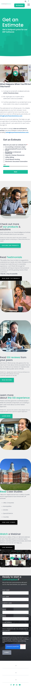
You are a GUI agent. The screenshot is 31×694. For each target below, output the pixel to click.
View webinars (7, 547)
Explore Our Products (10, 245)
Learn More (6, 416)
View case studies (8, 522)
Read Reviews (7, 380)
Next (15, 172)
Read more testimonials (11, 278)
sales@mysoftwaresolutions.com (17, 132)
